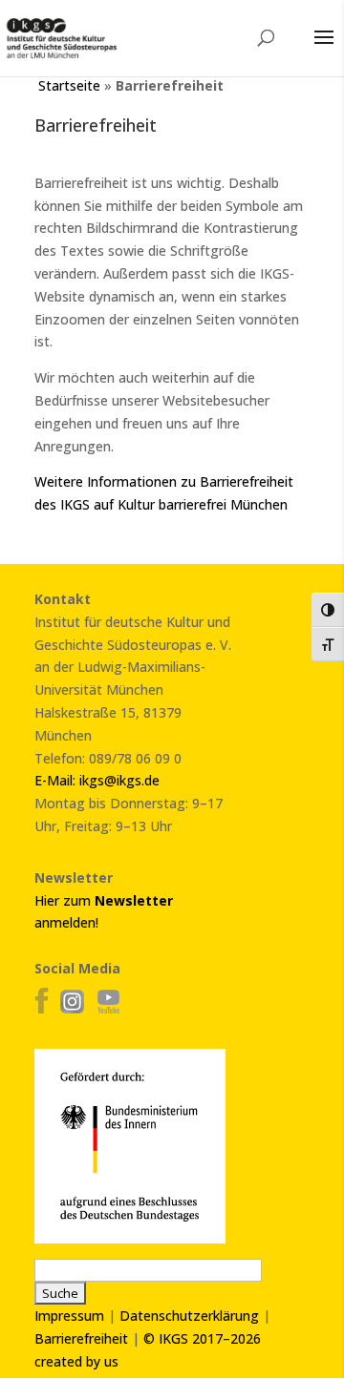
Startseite (69, 85)
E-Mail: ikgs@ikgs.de (97, 780)
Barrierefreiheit (81, 1338)
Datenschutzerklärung (189, 1315)
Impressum (69, 1315)
